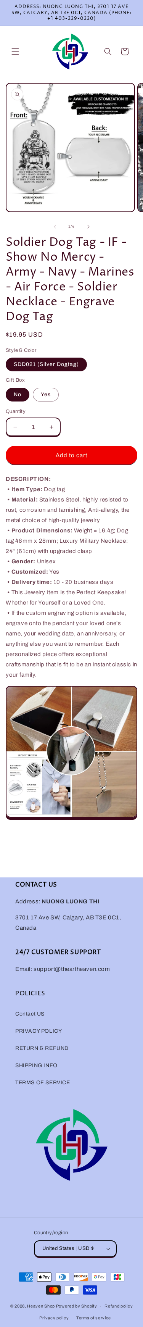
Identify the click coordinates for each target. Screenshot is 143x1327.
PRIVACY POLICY (38, 1031)
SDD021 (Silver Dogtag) (46, 364)
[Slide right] (88, 226)
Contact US (30, 1014)
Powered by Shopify (76, 1306)
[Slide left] (55, 226)
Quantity (16, 411)
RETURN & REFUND (42, 1048)
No (17, 394)
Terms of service (93, 1318)
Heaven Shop (41, 1306)
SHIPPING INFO (36, 1065)
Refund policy (118, 1306)
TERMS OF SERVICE (42, 1082)
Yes (46, 394)
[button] (15, 51)
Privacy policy (54, 1318)
